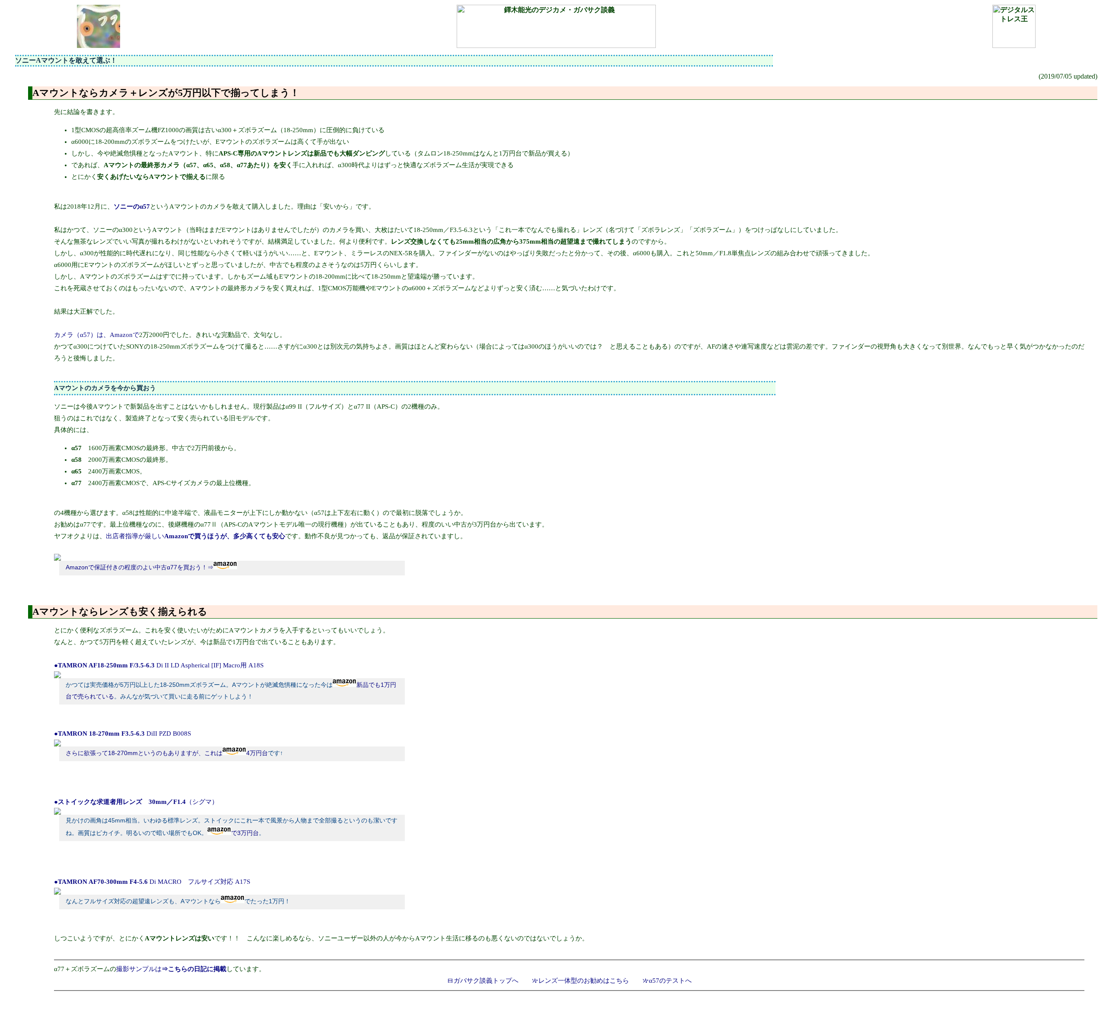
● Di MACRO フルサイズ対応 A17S (152, 881)
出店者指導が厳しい (195, 536)
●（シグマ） (136, 801)
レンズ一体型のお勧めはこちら (583, 980)
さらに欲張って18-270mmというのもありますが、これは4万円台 (167, 753)
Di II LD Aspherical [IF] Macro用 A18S (159, 665)
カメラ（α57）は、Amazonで (96, 334)
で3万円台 (245, 833)
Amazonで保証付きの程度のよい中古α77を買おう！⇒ (139, 567)
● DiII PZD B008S (122, 733)
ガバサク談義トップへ (486, 980)
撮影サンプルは (171, 968)
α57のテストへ (670, 980)
